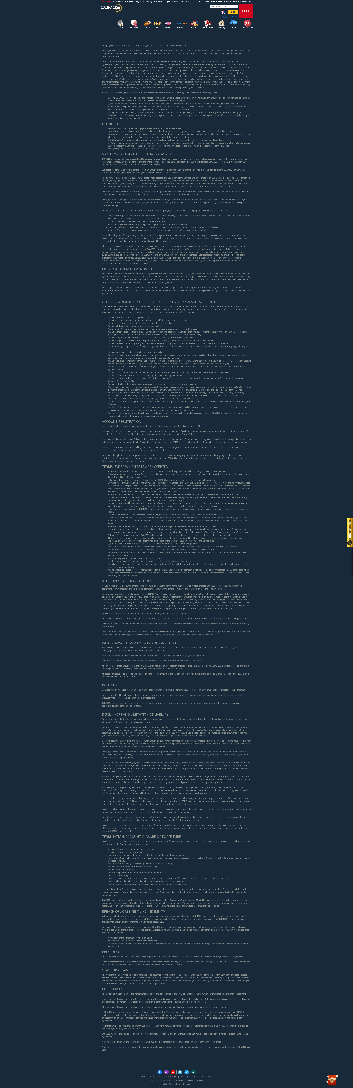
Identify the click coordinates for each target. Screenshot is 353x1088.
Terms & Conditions (195, 1080)
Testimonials (247, 27)
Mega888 (181, 27)
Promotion (208, 27)
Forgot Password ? (229, 16)
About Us (160, 1080)
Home (120, 27)
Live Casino (134, 27)
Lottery (194, 27)
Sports (147, 27)
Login (233, 12)
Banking (221, 27)
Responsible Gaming (175, 1080)
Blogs (233, 27)
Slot (157, 27)
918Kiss (168, 27)
